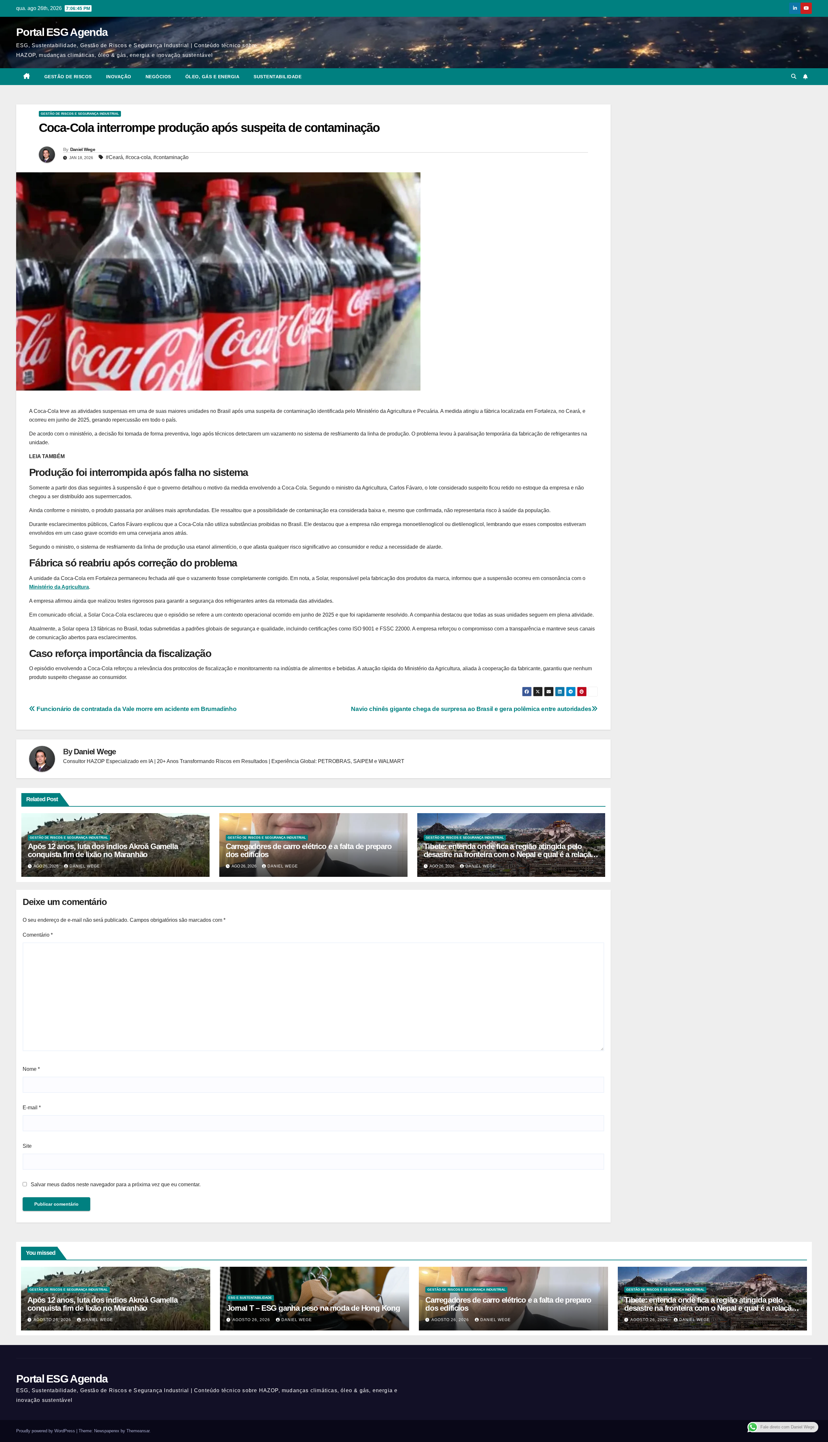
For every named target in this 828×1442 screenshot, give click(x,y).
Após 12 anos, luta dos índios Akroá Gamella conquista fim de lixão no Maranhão (103, 850)
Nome (31, 1069)
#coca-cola (138, 157)
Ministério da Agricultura (59, 587)
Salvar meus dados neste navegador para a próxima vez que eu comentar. (116, 1184)
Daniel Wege (82, 149)
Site (27, 1146)
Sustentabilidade (277, 76)
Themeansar (137, 1430)
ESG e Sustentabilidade (250, 1297)
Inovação (118, 76)
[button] (793, 76)
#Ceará (114, 157)
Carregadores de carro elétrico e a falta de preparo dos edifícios (309, 850)
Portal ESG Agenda (61, 32)
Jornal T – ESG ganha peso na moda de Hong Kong (313, 1308)
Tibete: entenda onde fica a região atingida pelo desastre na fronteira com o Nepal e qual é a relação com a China (509, 854)
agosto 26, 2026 (53, 1320)
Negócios (158, 76)
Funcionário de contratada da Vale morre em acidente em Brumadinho (135, 708)
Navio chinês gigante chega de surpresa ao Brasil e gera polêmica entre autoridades (471, 708)
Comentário (38, 935)
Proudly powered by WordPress (46, 1430)
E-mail (32, 1107)
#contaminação (171, 157)
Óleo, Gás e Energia (212, 76)
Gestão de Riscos (68, 76)
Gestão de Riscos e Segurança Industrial (80, 113)
